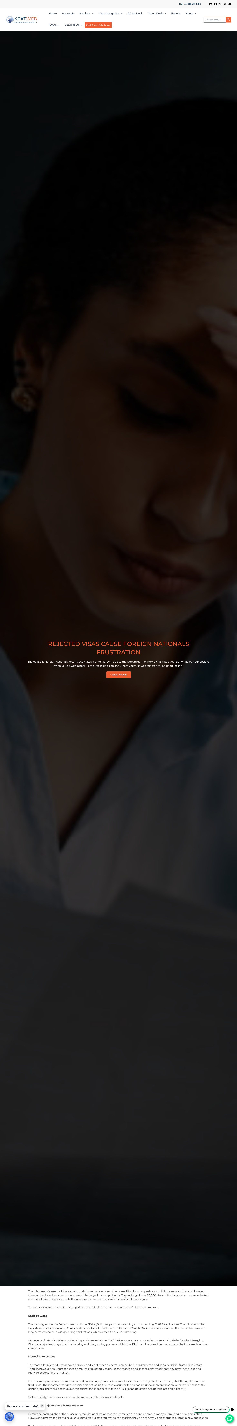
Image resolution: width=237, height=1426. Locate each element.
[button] (190, 4)
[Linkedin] (210, 4)
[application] (92, 13)
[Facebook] (215, 4)
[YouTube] (229, 4)
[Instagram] (225, 4)
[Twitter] (220, 4)
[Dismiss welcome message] (42, 1406)
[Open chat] (9, 1416)
